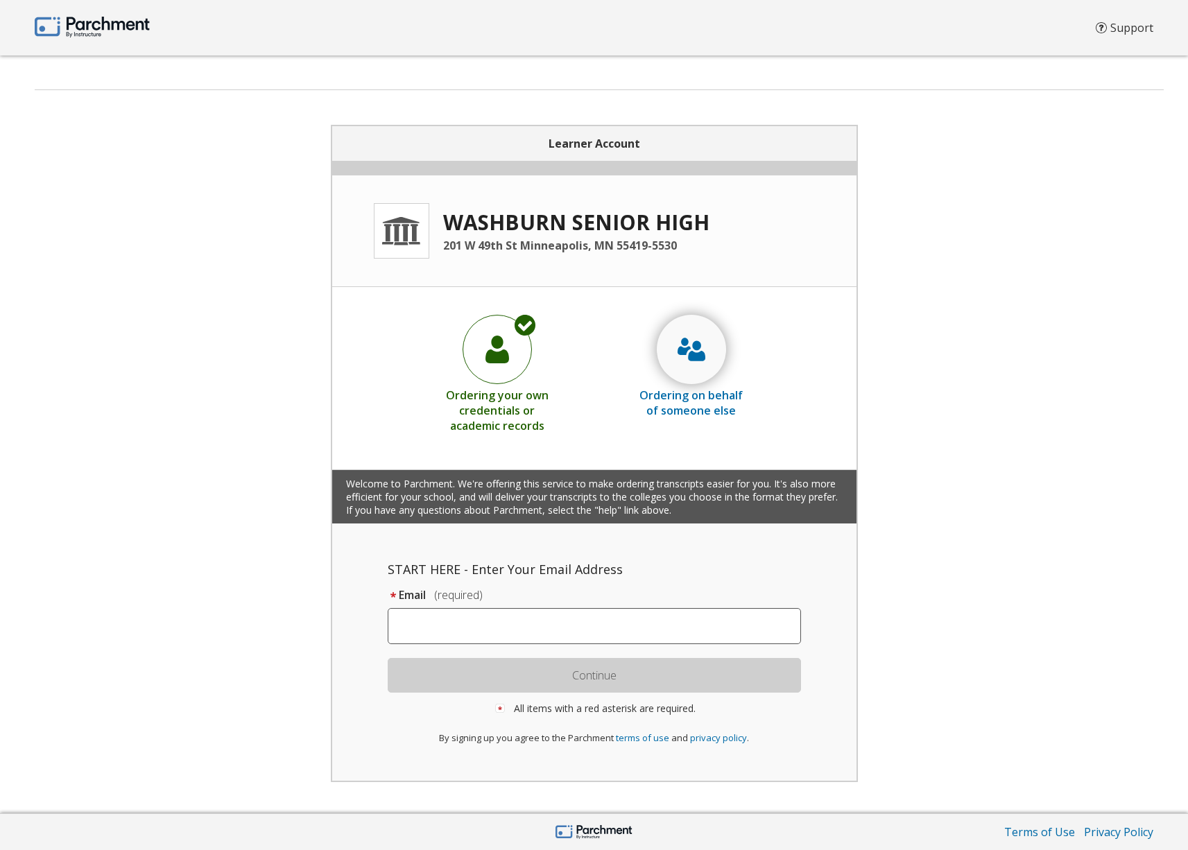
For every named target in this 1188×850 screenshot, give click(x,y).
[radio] (497, 373)
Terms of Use (1039, 832)
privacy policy (718, 737)
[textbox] (601, 626)
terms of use (642, 737)
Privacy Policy (1118, 832)
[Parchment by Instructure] (594, 833)
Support (1131, 27)
